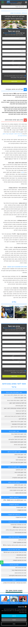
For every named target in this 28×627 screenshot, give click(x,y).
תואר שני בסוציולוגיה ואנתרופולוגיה (18, 524)
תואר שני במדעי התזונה (21, 557)
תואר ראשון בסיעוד (22, 457)
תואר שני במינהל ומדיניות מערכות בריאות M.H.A (15, 552)
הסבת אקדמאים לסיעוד (21, 460)
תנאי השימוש (15, 76)
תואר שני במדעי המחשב (20, 493)
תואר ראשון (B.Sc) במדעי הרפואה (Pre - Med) (15, 500)
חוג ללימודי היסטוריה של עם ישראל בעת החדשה (15, 416)
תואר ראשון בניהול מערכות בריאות (18, 462)
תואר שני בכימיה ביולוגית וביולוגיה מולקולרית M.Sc (14, 545)
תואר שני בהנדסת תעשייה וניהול (19, 570)
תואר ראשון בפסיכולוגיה (20, 405)
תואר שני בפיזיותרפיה (21, 555)
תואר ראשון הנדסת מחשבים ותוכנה (18, 442)
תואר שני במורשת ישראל (20, 532)
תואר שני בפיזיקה (22, 540)
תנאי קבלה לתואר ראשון (16, 134)
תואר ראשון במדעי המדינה (20, 397)
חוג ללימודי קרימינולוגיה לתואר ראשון (18, 403)
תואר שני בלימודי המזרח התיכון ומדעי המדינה (16, 530)
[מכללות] (14, 2)
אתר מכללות (24, 13)
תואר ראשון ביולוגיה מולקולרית (19, 477)
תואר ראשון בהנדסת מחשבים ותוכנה (18, 490)
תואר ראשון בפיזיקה (21, 475)
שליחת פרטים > (14, 81)
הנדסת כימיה (23, 447)
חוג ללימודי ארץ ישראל (21, 411)
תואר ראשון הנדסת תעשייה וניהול (18, 434)
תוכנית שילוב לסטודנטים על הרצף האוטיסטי (17, 266)
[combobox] (14, 51)
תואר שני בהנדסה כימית (20, 567)
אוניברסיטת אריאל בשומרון (15, 13)
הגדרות (14, 624)
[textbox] (14, 51)
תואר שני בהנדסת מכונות (20, 573)
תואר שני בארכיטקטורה (21, 517)
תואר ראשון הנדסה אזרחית (20, 444)
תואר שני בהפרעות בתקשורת (19, 560)
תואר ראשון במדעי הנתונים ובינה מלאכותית (16, 487)
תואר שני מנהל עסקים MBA (19, 527)
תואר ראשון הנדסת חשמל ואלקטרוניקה (17, 439)
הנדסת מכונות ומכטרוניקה (20, 436)
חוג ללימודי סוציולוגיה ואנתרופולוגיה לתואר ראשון (15, 408)
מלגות (22, 172)
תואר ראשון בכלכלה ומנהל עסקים (18, 421)
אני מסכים (14, 616)
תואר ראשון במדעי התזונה (20, 454)
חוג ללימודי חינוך (22, 419)
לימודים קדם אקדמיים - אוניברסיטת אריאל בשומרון (14, 583)
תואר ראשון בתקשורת (21, 507)
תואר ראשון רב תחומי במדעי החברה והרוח (16, 400)
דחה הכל (14, 619)
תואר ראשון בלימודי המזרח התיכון (18, 427)
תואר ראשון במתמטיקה (21, 469)
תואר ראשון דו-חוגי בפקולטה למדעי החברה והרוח (15, 395)
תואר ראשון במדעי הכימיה (20, 472)
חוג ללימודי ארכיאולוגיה (21, 413)
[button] (17, 319)
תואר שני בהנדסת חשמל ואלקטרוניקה (17, 575)
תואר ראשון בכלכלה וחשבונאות (19, 424)
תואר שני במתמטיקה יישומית (19, 542)
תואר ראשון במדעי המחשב (20, 485)
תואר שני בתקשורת (21, 510)
